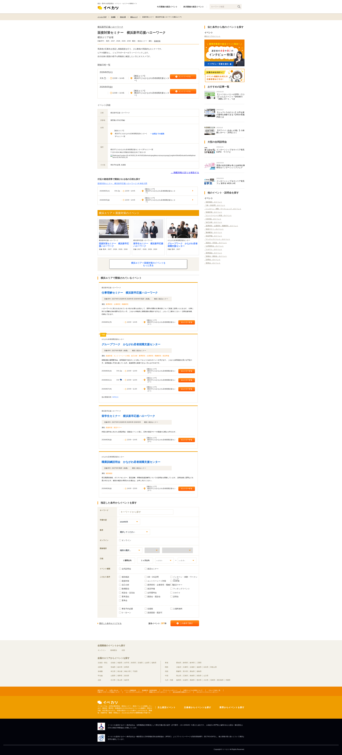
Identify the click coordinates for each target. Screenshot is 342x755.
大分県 (205, 680)
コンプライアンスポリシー (134, 692)
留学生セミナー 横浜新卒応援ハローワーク (148, 244)
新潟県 (126, 676)
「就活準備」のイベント (213, 236)
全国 (123, 650)
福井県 (126, 680)
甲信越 (100, 676)
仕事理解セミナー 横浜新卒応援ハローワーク (130, 292)
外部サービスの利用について (193, 690)
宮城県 (140, 663)
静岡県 (185, 663)
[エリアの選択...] (177, 550)
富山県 (119, 680)
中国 (166, 676)
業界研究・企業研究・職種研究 (117, 304)
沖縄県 (228, 680)
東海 (166, 663)
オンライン (102, 650)
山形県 (147, 663)
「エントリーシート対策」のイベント (218, 215)
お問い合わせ (113, 690)
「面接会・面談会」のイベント (215, 256)
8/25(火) (115, 397)
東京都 (119, 671)
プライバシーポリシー (170, 690)
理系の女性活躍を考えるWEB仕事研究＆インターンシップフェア (230, 166)
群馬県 (126, 667)
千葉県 (135, 671)
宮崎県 (212, 680)
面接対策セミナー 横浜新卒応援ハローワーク (114, 244)
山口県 (205, 676)
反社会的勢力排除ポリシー (182, 692)
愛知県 (178, 663)
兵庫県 (185, 667)
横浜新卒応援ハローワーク (110, 27)
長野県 (119, 676)
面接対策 (157, 41)
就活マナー (118, 427)
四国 (166, 671)
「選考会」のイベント (212, 263)
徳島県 (199, 671)
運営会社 (100, 690)
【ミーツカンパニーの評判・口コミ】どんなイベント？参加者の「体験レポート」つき (230, 96)
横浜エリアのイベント (212, 36)
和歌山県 (213, 667)
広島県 (185, 676)
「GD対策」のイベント (212, 219)
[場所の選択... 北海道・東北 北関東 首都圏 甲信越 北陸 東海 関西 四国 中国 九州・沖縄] (130, 550)
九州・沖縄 (169, 680)
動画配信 (113, 650)
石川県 (113, 680)
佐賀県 (185, 680)
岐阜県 (192, 663)
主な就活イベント (167, 707)
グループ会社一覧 (214, 690)
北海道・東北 (102, 663)
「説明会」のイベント (212, 260)
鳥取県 (199, 676)
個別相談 (109, 473)
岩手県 (126, 663)
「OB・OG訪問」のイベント (214, 205)
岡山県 (178, 676)
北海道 (113, 663)
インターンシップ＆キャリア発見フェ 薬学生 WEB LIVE (230, 182)
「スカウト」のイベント (213, 249)
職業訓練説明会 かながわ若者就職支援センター (131, 461)
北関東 (100, 667)
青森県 (119, 663)
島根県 (192, 676)
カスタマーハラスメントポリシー (208, 692)
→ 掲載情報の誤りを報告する (185, 172)
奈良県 (205, 667)
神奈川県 (127, 671)
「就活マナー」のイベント (214, 229)
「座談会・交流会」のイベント (215, 243)
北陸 (99, 680)
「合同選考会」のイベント (214, 246)
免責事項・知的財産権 (149, 690)
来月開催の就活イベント (193, 7)
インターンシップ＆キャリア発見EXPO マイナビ (230, 151)
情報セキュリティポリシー (158, 692)
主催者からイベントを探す (197, 707)
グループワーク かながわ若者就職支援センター (183, 244)
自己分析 (134, 356)
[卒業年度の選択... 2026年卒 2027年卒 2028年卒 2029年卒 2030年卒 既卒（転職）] (129, 522)
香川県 (185, 671)
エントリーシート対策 (122, 356)
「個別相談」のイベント (213, 202)
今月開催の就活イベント (167, 7)
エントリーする (186, 322)
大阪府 (178, 667)
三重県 (199, 663)
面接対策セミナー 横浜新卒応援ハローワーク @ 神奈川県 (122, 183)
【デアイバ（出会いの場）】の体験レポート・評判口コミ (230, 131)
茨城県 (113, 667)
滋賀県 (199, 667)
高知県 (192, 671)
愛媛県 (178, 671)
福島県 (153, 663)
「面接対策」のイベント (213, 212)
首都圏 (100, 671)
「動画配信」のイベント (213, 232)
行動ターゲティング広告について (109, 692)
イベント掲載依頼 (130, 690)
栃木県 (119, 667)
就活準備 (166, 356)
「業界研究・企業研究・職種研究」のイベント (221, 226)
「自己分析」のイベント (213, 222)
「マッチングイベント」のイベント (217, 239)
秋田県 (133, 663)
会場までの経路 (158, 134)
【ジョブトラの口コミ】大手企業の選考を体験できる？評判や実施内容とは (230, 114)
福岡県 (178, 680)
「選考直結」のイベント (213, 253)
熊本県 (199, 680)
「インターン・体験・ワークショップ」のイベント (222, 209)
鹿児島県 (220, 680)
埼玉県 (113, 671)
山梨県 (113, 676)
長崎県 (192, 680)
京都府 (192, 667)
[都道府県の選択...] (152, 550)
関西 (166, 667)
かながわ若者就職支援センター (113, 339)
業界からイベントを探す (231, 707)
